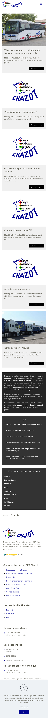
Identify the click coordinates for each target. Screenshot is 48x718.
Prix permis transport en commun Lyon (20, 431)
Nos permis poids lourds (16, 585)
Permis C (9, 610)
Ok (24, 712)
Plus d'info (24, 707)
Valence (7, 506)
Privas (6, 498)
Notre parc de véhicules (16, 348)
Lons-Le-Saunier (10, 495)
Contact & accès (12, 592)
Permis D (9, 617)
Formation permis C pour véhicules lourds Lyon (23, 443)
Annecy (7, 476)
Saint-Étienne (9, 502)
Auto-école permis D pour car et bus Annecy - (18, 679)
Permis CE (10, 614)
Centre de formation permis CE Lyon (19, 437)
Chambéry (7, 484)
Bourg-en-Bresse (10, 480)
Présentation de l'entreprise (16, 570)
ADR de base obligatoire (17, 289)
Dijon (6, 487)
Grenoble (7, 491)
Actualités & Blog (12, 588)
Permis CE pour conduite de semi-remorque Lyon (24, 425)
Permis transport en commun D (20, 112)
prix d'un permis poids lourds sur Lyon (20, 381)
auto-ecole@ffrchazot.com (15, 660)
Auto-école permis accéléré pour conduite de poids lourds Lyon (23, 450)
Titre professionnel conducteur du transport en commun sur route (22, 52)
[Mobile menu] (41, 4)
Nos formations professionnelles (19, 581)
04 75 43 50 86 (11, 656)
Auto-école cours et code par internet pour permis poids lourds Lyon (22, 458)
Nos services (11, 577)
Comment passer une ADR (18, 230)
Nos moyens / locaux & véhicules (19, 574)
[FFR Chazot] (12, 4)
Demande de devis (13, 596)
